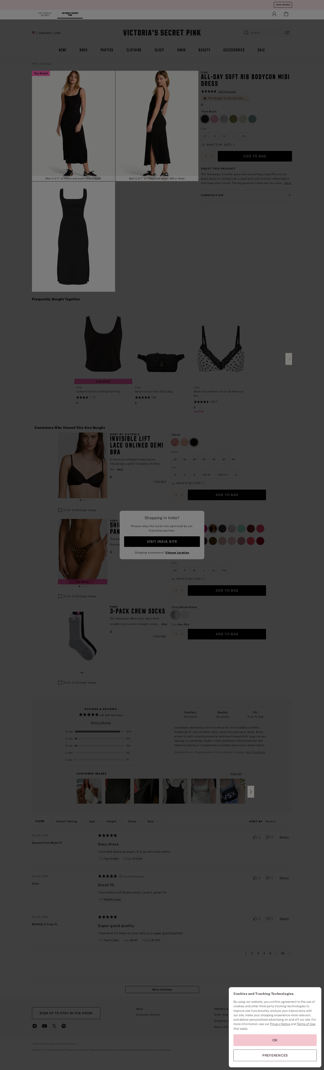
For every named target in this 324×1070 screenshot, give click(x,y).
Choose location (177, 552)
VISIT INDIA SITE (162, 541)
